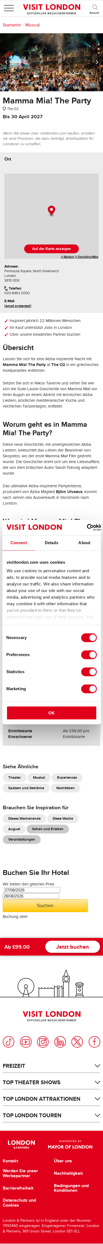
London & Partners (21, 1144)
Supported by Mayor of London (70, 1144)
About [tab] (84, 542)
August (14, 829)
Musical (32, 25)
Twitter (77, 1042)
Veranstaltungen (21, 839)
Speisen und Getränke (26, 788)
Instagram (43, 1042)
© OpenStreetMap (86, 257)
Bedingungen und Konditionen (71, 1188)
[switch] (89, 654)
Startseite (12, 25)
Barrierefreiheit (18, 1188)
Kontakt (10, 1160)
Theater (14, 777)
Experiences (67, 777)
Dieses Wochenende (24, 818)
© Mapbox (67, 257)
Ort (7, 159)
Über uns (63, 1160)
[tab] (7, 159)
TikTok (8, 1042)
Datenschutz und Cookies (19, 1202)
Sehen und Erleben (47, 829)
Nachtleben (65, 788)
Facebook (94, 1042)
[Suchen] (95, 8)
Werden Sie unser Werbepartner (20, 1173)
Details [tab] (51, 542)
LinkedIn (60, 1042)
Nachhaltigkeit (68, 1173)
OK (51, 713)
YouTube (26, 1042)
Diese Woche (63, 818)
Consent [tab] (18, 542)
